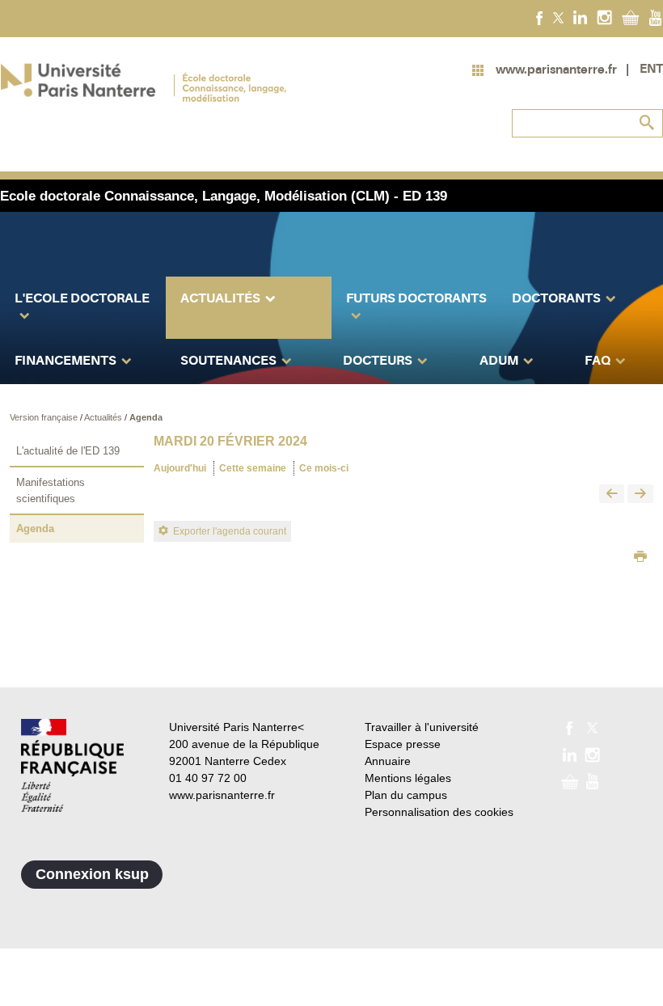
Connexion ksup (92, 874)
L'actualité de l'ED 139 (68, 451)
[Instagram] (604, 17)
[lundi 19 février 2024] (612, 494)
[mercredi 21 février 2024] (640, 494)
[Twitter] (558, 17)
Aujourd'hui (180, 468)
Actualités (104, 417)
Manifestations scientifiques (50, 490)
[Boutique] (631, 17)
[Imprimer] (640, 558)
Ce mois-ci (323, 468)
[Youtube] (655, 17)
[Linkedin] (580, 17)
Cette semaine (252, 468)
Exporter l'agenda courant (229, 531)
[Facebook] (539, 17)
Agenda (146, 417)
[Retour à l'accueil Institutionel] (72, 765)
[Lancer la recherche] (646, 123)
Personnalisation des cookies (439, 811)
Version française (45, 417)
